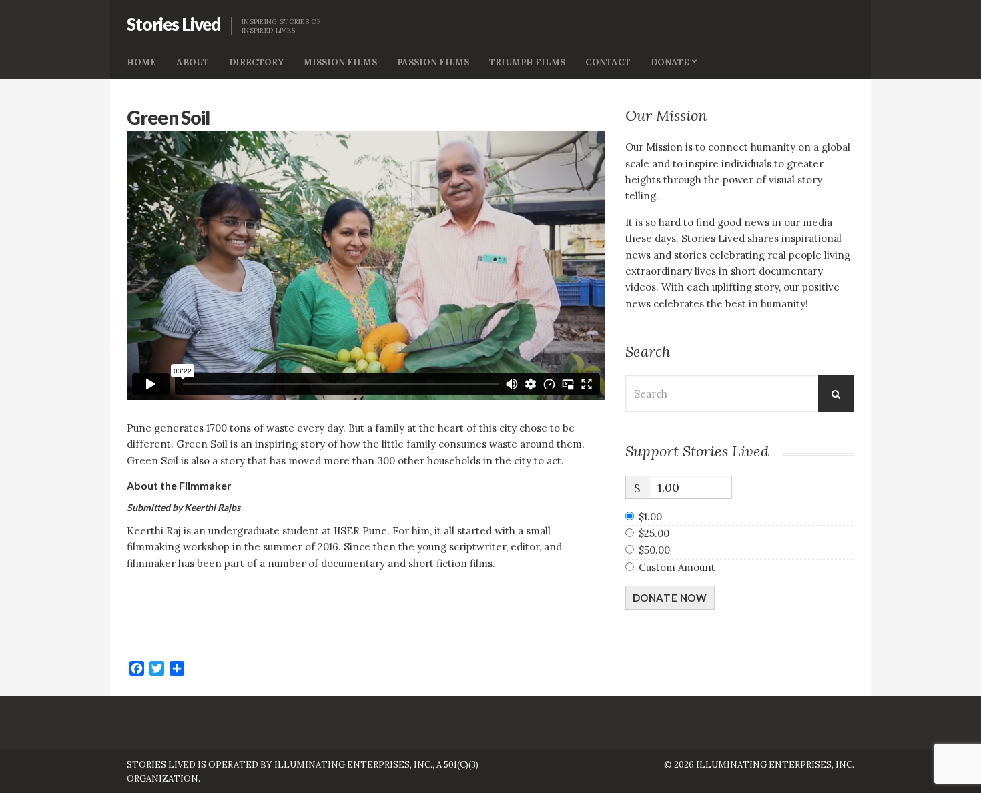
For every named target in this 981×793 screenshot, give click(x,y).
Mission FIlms (340, 62)
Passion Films (433, 62)
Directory (256, 62)
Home (141, 62)
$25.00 (654, 533)
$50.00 (654, 550)
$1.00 (650, 516)
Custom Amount (677, 567)
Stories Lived (174, 24)
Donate (670, 62)
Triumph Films (527, 62)
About (192, 62)
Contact (608, 62)
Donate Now (670, 598)
